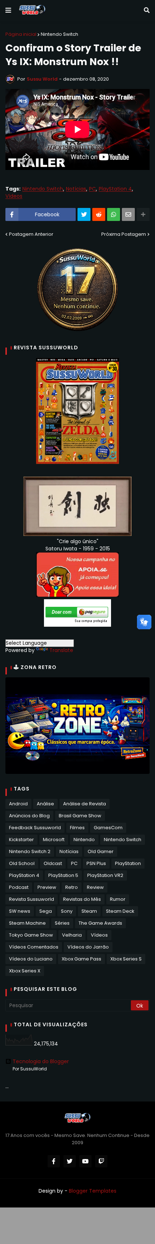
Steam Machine (27, 923)
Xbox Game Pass (81, 958)
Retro (71, 887)
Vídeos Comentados (33, 946)
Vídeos (13, 196)
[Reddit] (98, 214)
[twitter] (69, 1161)
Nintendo (84, 839)
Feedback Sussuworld (35, 827)
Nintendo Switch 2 (29, 851)
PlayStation (128, 863)
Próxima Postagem (123, 234)
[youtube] (85, 1161)
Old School (22, 863)
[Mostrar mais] (143, 214)
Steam (89, 911)
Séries (62, 923)
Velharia (72, 935)
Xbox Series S (126, 958)
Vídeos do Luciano (31, 958)
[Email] (128, 214)
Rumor (117, 899)
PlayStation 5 (63, 875)
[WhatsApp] (113, 214)
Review (95, 887)
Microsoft (54, 839)
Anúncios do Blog (29, 815)
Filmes (77, 827)
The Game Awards (100, 923)
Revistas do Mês (82, 899)
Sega (45, 911)
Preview (46, 887)
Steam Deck (120, 911)
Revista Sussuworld (31, 899)
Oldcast (53, 863)
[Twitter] (84, 214)
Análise (45, 803)
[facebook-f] (54, 1161)
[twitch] (101, 1161)
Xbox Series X (24, 970)
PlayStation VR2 (105, 875)
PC (92, 189)
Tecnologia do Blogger (41, 1061)
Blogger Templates (92, 1190)
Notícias (76, 189)
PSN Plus (96, 863)
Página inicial (20, 34)
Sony (66, 911)
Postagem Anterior (31, 234)
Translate (61, 650)
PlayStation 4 (115, 189)
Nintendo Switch (59, 34)
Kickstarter (21, 839)
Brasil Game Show (80, 815)
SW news (19, 911)
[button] (8, 10)
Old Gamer (101, 851)
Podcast (18, 887)
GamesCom (108, 827)
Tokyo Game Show (31, 935)
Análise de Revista (84, 803)
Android (18, 803)
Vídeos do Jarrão (88, 946)
